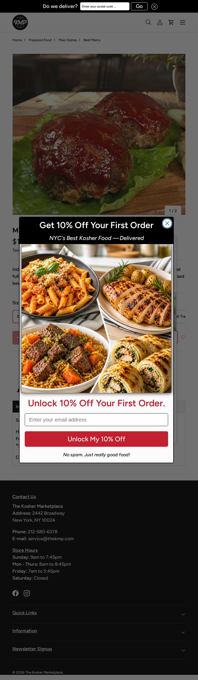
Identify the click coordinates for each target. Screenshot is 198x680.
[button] (153, 6)
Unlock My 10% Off (96, 439)
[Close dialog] (167, 223)
